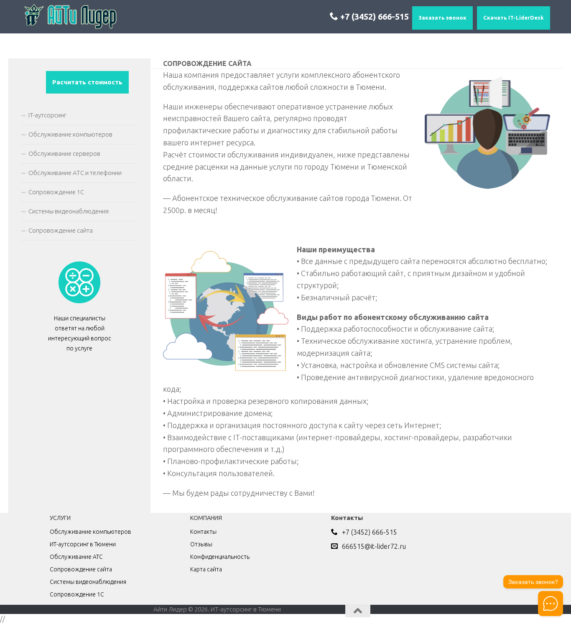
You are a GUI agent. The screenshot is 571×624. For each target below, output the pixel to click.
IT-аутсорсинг (47, 115)
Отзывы (201, 544)
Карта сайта (206, 569)
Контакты (203, 531)
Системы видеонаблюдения (68, 211)
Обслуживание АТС (76, 556)
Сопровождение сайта (60, 230)
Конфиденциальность (220, 556)
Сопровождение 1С (56, 191)
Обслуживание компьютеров (70, 134)
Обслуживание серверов (64, 153)
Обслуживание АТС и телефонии (75, 172)
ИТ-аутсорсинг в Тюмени (83, 544)
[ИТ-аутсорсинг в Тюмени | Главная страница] (70, 16)
